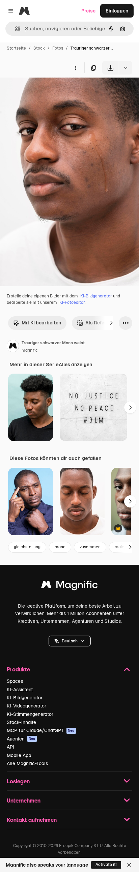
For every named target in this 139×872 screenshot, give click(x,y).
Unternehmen (23, 800)
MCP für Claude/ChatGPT (41, 730)
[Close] (129, 865)
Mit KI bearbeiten (41, 323)
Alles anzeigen (75, 364)
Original (43, 90)
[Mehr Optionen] (75, 68)
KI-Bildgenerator (96, 296)
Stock (39, 48)
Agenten (21, 739)
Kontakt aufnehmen (32, 819)
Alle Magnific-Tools (27, 763)
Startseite (16, 48)
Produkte (18, 669)
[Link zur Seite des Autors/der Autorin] (13, 347)
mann (60, 547)
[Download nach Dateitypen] (125, 68)
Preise (88, 11)
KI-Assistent (20, 690)
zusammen (90, 547)
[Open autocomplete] (15, 28)
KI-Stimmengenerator (30, 714)
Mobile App (19, 755)
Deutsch (70, 641)
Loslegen (18, 781)
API (10, 747)
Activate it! (106, 864)
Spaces (15, 681)
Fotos (57, 48)
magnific (30, 350)
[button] (70, 641)
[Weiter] (111, 323)
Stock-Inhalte (21, 722)
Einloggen (117, 11)
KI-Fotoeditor (72, 302)
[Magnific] (69, 586)
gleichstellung (27, 547)
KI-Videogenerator (26, 706)
